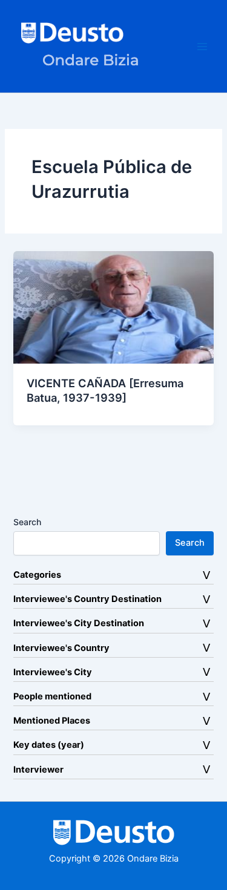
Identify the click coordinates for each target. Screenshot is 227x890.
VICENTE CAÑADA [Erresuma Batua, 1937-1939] (105, 390)
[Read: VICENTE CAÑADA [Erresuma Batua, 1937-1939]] (113, 306)
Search (27, 522)
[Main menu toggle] (202, 46)
